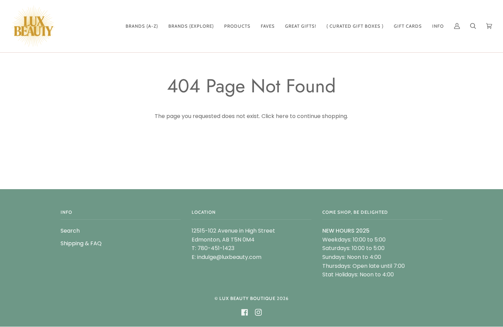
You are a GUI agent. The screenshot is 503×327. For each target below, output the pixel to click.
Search (70, 231)
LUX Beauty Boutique (247, 298)
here (282, 116)
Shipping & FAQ (81, 243)
